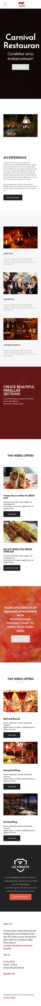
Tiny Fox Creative (9, 997)
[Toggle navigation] (5, 4)
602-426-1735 (9, 973)
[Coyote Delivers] (21, 4)
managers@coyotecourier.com (15, 945)
